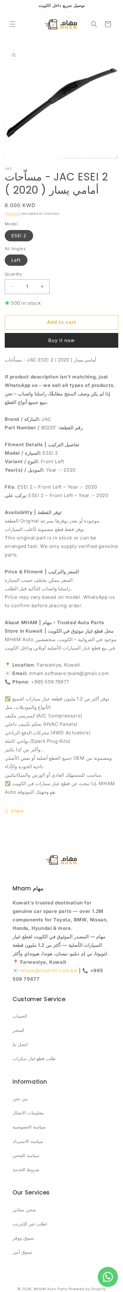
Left (16, 260)
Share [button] (17, 810)
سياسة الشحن (26, 1155)
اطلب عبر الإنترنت (30, 1223)
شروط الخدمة (26, 1169)
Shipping (12, 213)
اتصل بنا (20, 1044)
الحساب (20, 1016)
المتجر (18, 1030)
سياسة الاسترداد (28, 1141)
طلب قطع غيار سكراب (34, 1058)
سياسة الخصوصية (29, 1126)
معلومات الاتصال (28, 1112)
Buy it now (61, 340)
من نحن (20, 1098)
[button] (13, 24)
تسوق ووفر (23, 1238)
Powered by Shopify (87, 1289)
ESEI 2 (18, 235)
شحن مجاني (24, 1209)
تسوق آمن (22, 1252)
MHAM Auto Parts (50, 1289)
